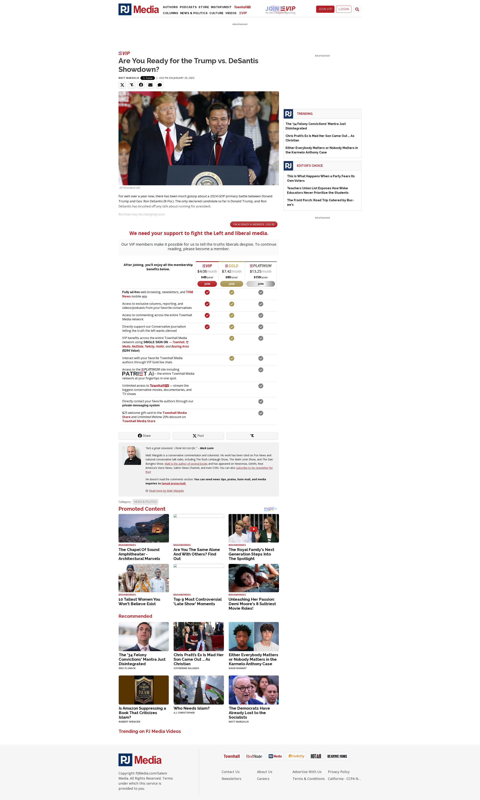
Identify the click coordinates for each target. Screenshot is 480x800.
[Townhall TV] (243, 6)
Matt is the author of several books (186, 463)
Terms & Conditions (308, 778)
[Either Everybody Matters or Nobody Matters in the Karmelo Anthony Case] (254, 636)
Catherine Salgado (186, 668)
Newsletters (231, 778)
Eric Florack (127, 668)
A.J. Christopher (184, 712)
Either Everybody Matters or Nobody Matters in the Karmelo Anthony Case (253, 659)
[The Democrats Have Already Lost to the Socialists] (254, 689)
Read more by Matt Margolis (166, 490)
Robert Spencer (129, 721)
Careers (263, 778)
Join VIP (325, 9)
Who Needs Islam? (192, 708)
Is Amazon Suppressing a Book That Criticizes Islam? (142, 713)
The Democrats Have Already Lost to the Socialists (249, 713)
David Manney (238, 668)
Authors (170, 7)
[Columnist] (133, 455)
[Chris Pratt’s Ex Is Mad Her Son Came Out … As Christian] (199, 636)
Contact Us (231, 771)
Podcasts (188, 7)
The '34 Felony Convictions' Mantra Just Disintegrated (142, 659)
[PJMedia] (138, 9)
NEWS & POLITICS (145, 501)
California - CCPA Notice (345, 778)
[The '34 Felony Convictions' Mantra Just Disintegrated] (144, 636)
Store (204, 7)
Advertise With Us (307, 771)
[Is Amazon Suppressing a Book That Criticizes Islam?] (144, 689)
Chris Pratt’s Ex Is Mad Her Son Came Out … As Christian (199, 659)
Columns (170, 13)
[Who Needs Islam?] (199, 689)
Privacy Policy (339, 771)
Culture (216, 13)
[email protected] (173, 483)
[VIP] (243, 12)
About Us (264, 771)
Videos (231, 13)
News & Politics (194, 13)
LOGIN (343, 9)
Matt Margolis (128, 78)
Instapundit (221, 7)
